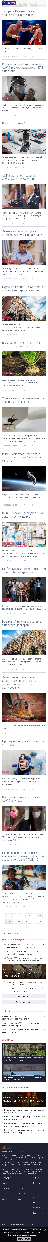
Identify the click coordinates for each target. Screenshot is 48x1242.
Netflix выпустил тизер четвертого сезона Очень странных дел (24, 570)
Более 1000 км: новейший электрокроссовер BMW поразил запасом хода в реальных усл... (26, 959)
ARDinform (5, 1155)
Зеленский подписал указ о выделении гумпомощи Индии (22, 233)
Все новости (22, 996)
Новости (5, 933)
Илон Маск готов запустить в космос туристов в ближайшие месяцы (22, 457)
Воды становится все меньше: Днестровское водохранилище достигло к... (24, 1124)
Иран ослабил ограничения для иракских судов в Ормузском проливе (24, 952)
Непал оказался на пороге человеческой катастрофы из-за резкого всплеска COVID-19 (23, 856)
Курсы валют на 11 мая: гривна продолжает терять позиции (23, 288)
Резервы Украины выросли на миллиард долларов (22, 623)
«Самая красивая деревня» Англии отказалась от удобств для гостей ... (23, 1059)
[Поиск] (34, 3)
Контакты (37, 1208)
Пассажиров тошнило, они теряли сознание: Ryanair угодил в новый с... (22, 1078)
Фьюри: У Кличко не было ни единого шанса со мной (21, 13)
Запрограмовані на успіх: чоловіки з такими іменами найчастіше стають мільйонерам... (25, 946)
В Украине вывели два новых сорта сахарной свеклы (21, 344)
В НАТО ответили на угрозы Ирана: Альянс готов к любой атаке (25, 1118)
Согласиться (24, 1239)
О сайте (36, 1197)
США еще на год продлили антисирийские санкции (19, 177)
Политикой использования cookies (22, 1235)
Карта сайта (38, 1213)
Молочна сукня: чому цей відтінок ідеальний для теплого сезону (24, 1030)
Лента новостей (23, 1002)
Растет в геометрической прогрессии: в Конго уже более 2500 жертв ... (24, 1131)
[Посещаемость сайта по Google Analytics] (7, 1147)
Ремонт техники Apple (16, 123)
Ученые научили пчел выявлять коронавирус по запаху (23, 400)
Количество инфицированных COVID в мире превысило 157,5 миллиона (22, 68)
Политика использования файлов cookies (21, 1173)
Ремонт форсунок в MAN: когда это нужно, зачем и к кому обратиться (24, 1024)
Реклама (36, 1202)
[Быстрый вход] (39, 3)
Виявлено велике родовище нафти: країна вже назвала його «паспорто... (24, 1111)
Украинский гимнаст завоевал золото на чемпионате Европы (24, 983)
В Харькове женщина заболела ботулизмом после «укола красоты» (26, 989)
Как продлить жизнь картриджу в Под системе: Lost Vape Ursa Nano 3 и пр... (24, 1017)
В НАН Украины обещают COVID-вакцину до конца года (24, 514)
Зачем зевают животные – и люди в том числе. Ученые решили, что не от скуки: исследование (20, 682)
